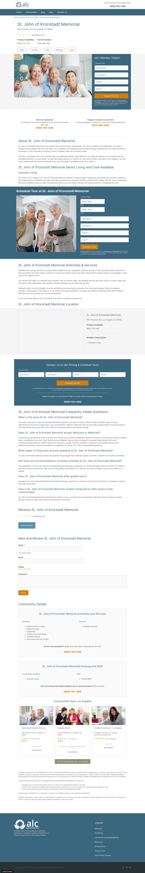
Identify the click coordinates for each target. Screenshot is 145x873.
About (22, 50)
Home (18, 12)
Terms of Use (121, 100)
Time (82, 213)
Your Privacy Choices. (38, 835)
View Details (36, 750)
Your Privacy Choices (103, 855)
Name (21, 545)
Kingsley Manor (64, 728)
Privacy (22, 835)
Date (82, 205)
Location (34, 50)
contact (71, 793)
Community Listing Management (107, 837)
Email (20, 557)
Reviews (59, 50)
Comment (23, 574)
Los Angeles (34, 17)
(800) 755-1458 (23, 43)
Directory (22, 17)
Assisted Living (33, 679)
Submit (23, 593)
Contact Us (62, 12)
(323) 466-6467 (43, 43)
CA (28, 17)
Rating (21, 567)
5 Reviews (113, 739)
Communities (31, 12)
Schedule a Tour (89, 247)
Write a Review (27, 525)
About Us (98, 829)
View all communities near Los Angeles (72, 761)
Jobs (51, 12)
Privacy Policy (98, 101)
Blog (43, 12)
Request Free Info (111, 96)
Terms (28, 835)
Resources (99, 842)
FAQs (47, 50)
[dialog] (7, 871)
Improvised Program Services (33, 728)
